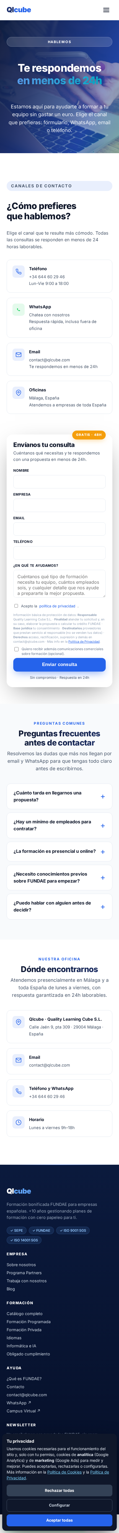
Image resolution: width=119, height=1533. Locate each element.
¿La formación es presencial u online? (55, 851)
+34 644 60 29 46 (47, 276)
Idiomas (14, 1337)
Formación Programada (29, 1321)
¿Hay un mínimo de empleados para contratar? (52, 825)
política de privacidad (57, 606)
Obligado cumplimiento (28, 1353)
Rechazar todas (59, 1490)
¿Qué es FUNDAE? (24, 1378)
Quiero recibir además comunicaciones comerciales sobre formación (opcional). (62, 651)
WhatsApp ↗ (19, 1402)
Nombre (21, 470)
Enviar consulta (59, 664)
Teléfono (23, 542)
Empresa (22, 494)
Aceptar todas (59, 1520)
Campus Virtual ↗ (24, 1410)
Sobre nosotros (21, 1264)
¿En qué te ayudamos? (35, 565)
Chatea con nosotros (49, 314)
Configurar (59, 1505)
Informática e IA (21, 1345)
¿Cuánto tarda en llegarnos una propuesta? (47, 796)
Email (19, 518)
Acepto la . (50, 606)
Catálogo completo (25, 1313)
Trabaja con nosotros (27, 1280)
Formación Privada (24, 1329)
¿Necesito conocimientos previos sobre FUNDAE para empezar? (50, 877)
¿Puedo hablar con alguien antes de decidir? (52, 906)
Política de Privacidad (84, 641)
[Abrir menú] (106, 10)
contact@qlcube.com (49, 359)
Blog (11, 1288)
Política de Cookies (64, 1472)
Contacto (15, 1386)
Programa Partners (24, 1272)
